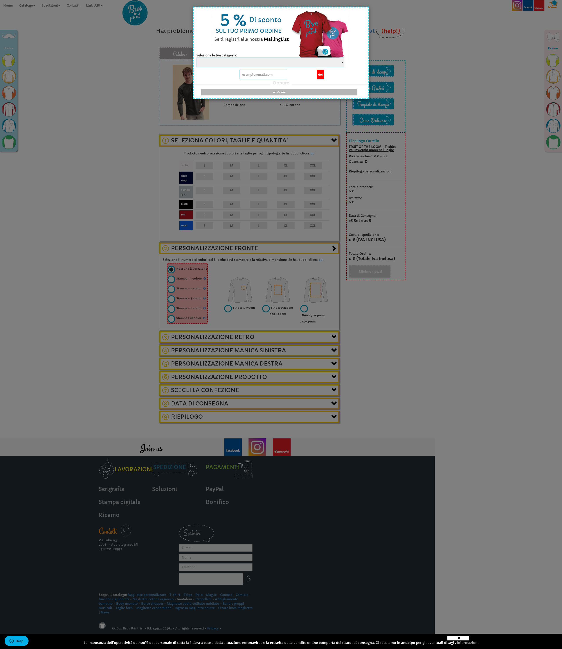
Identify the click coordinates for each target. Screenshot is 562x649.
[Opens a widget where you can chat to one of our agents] (16, 641)
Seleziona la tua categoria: (216, 55)
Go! (320, 74)
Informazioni (468, 643)
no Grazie (279, 92)
